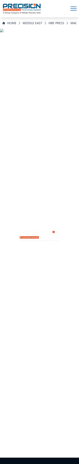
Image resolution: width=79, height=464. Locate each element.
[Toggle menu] (73, 9)
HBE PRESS (56, 23)
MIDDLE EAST (32, 23)
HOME (11, 23)
